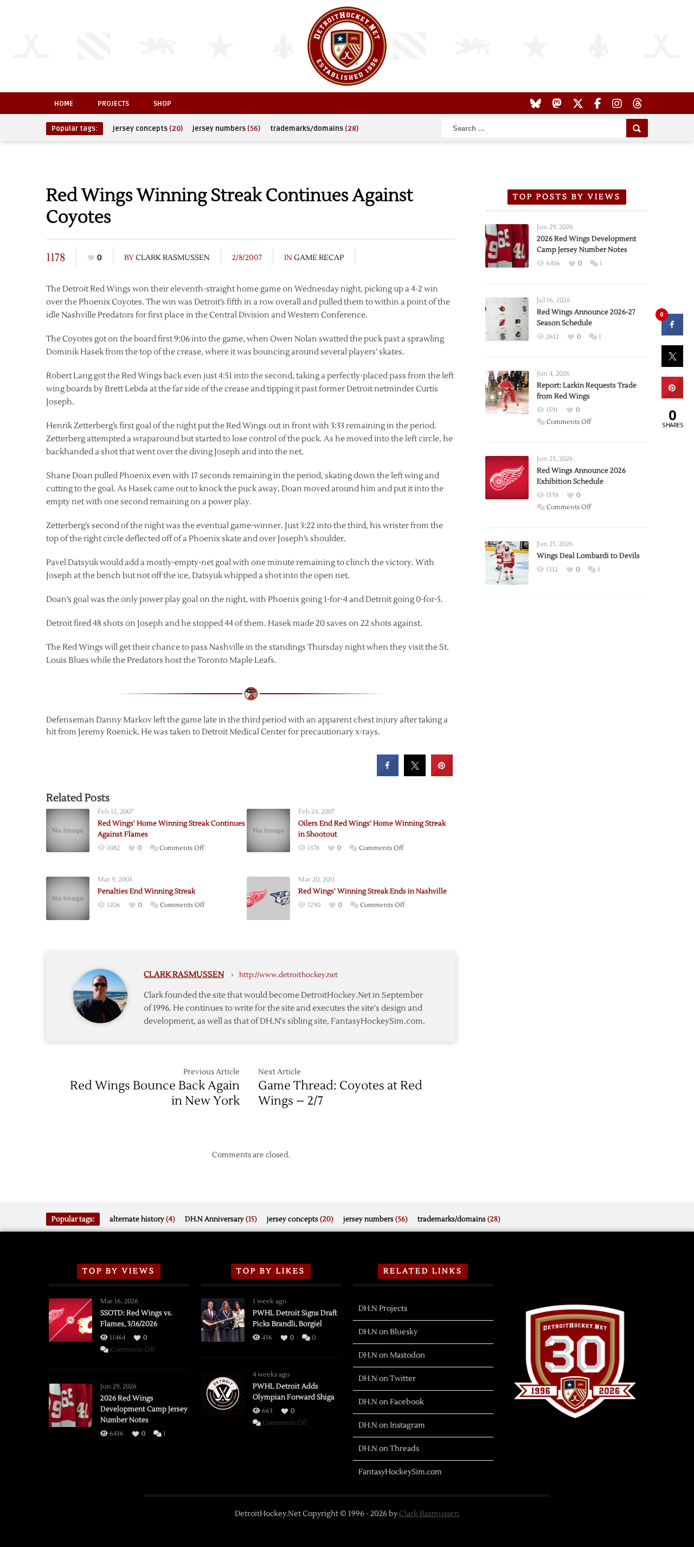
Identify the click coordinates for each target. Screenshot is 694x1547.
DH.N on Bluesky (387, 1332)
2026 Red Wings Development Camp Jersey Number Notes (144, 1409)
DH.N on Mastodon (391, 1355)
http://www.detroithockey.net (288, 975)
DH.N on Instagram (391, 1425)
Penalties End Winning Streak (146, 891)
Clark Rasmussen (173, 258)
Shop (162, 103)
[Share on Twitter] (415, 773)
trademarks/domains (314, 128)
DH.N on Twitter (387, 1379)
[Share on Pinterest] (442, 773)
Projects (113, 103)
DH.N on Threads (388, 1449)
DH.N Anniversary (221, 1219)
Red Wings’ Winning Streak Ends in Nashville (372, 891)
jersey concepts (148, 128)
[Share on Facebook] (388, 773)
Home (63, 103)
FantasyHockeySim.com (400, 1472)
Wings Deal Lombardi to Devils (588, 555)
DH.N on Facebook (391, 1402)
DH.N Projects (382, 1309)
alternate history (142, 1219)
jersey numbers (226, 128)
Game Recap (319, 258)
